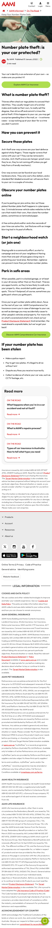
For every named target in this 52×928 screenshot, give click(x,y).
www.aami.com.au (28, 660)
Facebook (33, 546)
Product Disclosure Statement (14, 657)
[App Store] (10, 556)
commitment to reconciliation (32, 924)
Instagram (14, 546)
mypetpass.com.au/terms (31, 772)
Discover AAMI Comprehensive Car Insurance (26, 334)
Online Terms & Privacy (13, 564)
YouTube (23, 546)
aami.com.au (9, 745)
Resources (10, 529)
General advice (9, 569)
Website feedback (11, 576)
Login (40, 6)
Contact (31, 6)
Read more (12, 414)
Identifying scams (26, 569)
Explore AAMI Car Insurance (26, 84)
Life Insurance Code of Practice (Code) (33, 890)
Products (9, 517)
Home (8, 4)
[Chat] (45, 921)
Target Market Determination (17, 478)
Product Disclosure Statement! (16, 321)
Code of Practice (33, 564)
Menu (48, 6)
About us (9, 536)
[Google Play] (29, 556)
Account (9, 523)
